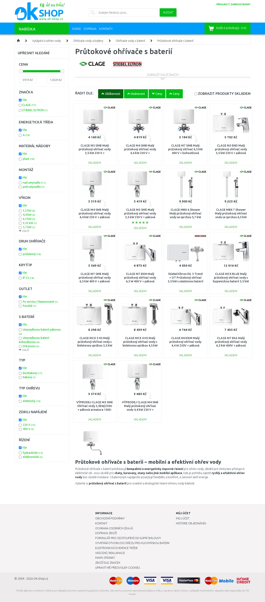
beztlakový (32, 373)
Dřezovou (31, 346)
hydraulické (33, 452)
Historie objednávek (191, 523)
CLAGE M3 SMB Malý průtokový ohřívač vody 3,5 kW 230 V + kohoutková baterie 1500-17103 (94, 153)
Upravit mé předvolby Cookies (117, 567)
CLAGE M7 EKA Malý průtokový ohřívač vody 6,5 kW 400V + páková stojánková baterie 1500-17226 (231, 345)
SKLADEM (224, 93)
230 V (29, 424)
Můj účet (182, 518)
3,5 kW (29, 210)
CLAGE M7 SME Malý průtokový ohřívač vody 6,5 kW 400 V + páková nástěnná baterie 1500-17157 (95, 281)
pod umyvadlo (34, 186)
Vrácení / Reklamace (110, 553)
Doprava (90, 28)
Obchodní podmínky (110, 518)
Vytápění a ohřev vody (46, 40)
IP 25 (28, 277)
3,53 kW (30, 223)
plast (28, 158)
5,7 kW (29, 227)
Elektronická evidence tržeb (116, 548)
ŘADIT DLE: (84, 93)
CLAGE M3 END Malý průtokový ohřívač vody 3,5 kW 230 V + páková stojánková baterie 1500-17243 (231, 153)
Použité (29, 305)
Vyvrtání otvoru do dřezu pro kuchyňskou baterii (132, 543)
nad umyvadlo (34, 182)
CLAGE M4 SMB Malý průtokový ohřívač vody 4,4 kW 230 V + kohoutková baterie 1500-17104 (140, 153)
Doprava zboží (106, 533)
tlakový (29, 377)
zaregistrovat (241, 4)
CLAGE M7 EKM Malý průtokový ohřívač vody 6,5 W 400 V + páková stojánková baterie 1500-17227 (140, 281)
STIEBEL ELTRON (35, 110)
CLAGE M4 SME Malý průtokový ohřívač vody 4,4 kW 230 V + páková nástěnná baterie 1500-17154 (95, 217)
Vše (24, 99)
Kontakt (101, 523)
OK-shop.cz (41, 578)
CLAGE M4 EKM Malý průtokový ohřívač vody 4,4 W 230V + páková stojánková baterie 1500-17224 (185, 345)
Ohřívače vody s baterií (130, 40)
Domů (76, 28)
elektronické (33, 457)
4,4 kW (29, 214)
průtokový (32, 254)
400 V (28, 429)
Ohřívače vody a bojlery (88, 40)
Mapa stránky (105, 557)
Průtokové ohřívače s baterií (175, 40)
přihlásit (222, 4)
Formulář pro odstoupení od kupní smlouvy (128, 538)
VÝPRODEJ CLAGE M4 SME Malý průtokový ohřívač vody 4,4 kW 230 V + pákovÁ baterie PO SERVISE (140, 410)
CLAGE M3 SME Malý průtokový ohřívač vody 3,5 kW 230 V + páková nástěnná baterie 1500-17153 (140, 217)
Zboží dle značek (107, 562)
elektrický (32, 401)
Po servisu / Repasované (40, 301)
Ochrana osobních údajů (114, 528)
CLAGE (29, 105)
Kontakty (106, 28)
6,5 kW (29, 218)
